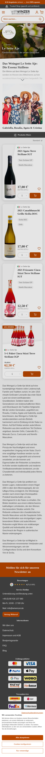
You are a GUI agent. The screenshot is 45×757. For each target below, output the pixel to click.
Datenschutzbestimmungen (32, 713)
